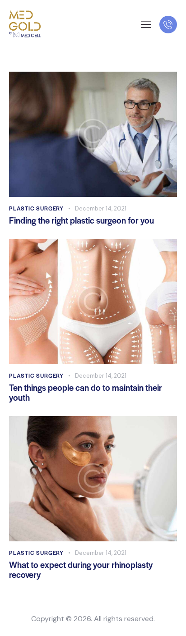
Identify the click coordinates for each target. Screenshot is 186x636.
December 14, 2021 (100, 208)
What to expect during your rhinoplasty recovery (81, 570)
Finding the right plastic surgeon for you (81, 220)
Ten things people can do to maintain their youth (85, 393)
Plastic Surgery (36, 208)
